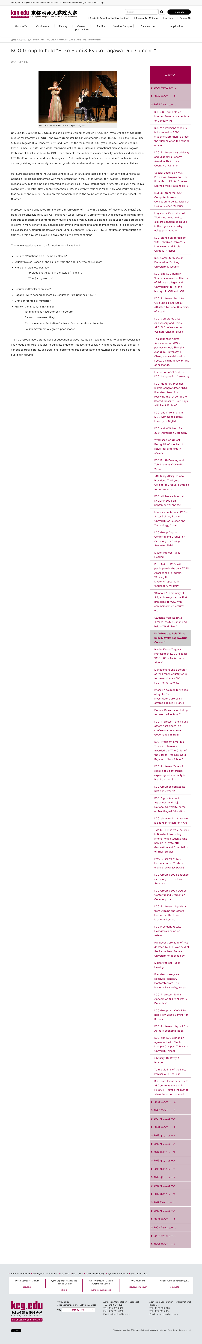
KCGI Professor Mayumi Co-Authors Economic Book (171, 1028)
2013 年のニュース (164, 1185)
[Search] (161, 12)
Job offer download (20, 1273)
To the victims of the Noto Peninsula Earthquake (170, 1072)
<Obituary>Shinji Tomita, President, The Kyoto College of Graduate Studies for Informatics (171, 482)
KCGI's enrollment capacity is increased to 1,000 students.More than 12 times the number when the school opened (171, 136)
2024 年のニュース (165, 104)
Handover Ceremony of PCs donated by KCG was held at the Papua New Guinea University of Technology (171, 949)
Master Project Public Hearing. (167, 555)
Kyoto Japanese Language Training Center (64, 1282)
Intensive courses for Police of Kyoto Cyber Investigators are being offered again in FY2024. (171, 696)
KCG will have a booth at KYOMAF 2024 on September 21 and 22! (169, 500)
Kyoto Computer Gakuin (27, 1280)
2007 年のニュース (165, 1235)
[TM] (41, 10)
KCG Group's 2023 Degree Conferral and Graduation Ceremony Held (170, 895)
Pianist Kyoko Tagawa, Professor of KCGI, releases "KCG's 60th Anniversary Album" (171, 656)
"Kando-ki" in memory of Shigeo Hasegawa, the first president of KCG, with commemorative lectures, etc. (170, 601)
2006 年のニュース (165, 1244)
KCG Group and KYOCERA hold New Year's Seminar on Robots (171, 1015)
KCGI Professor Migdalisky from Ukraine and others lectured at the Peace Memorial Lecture (170, 913)
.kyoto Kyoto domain (117, 1273)
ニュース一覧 (24, 40)
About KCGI (21, 26)
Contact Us (185, 18)
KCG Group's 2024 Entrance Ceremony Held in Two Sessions (171, 879)
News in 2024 (38, 40)
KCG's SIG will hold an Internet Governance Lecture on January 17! (171, 116)
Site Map (64, 1273)
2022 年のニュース (165, 1110)
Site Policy (77, 1273)
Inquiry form (78, 1309)
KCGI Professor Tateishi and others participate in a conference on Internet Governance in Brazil (171, 728)
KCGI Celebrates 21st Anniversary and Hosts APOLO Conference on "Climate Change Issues (168, 325)
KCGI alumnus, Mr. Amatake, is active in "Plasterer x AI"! (171, 820)
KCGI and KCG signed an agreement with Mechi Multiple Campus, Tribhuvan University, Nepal (171, 1044)
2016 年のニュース (164, 1160)
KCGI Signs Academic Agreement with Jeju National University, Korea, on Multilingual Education (170, 805)
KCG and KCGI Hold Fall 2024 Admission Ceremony (170, 430)
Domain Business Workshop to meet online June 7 (171, 712)
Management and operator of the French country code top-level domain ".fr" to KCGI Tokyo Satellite (170, 676)
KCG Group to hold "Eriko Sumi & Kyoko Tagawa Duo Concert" (170, 638)
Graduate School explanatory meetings (109, 18)
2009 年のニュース (165, 1219)
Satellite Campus (122, 26)
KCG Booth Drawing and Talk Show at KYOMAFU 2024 (169, 464)
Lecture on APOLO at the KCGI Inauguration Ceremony (171, 374)
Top (14, 40)
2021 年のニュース (164, 1118)
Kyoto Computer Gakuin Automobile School (101, 1282)
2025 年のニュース (165, 96)
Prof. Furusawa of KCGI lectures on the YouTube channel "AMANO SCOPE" (169, 863)
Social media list (139, 1273)
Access (169, 18)
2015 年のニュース (164, 1168)
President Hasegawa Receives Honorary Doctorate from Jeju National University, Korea (170, 981)
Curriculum (42, 26)
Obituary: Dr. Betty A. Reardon (167, 1060)
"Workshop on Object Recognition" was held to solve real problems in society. (169, 446)
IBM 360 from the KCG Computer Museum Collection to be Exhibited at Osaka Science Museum (171, 199)
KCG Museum (138, 1280)
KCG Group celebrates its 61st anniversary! (169, 789)
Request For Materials (147, 18)
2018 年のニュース (164, 1143)
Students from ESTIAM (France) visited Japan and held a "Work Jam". (170, 622)
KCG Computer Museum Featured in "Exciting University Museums (168, 262)
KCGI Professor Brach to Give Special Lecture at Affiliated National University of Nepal (171, 305)
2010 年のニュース (164, 1210)
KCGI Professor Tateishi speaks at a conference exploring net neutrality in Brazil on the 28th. (170, 773)
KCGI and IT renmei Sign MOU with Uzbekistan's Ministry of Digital (169, 417)
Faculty (63, 26)
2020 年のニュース (165, 1127)
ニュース (170, 74)
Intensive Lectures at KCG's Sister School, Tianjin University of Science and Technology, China (171, 519)
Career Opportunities (81, 28)
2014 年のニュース (164, 1177)
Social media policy (95, 1273)
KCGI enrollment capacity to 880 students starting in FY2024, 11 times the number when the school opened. (172, 1087)
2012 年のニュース (164, 1194)
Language (179, 12)
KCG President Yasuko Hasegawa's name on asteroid (167, 931)
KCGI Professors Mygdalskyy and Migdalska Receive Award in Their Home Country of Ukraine (171, 159)
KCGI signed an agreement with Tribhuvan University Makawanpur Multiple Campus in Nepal (170, 244)
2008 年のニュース (165, 1227)
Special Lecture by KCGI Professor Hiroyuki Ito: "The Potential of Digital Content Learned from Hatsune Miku (171, 179)
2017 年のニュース (164, 1152)
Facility (101, 26)
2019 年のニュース (164, 1135)
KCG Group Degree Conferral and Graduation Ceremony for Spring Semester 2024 (169, 539)
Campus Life (148, 26)
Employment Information (45, 1273)
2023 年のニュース (165, 1101)
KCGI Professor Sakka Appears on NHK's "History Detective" (170, 999)
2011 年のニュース (164, 1202)
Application (176, 26)
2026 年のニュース (165, 87)
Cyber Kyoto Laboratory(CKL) (175, 1280)
